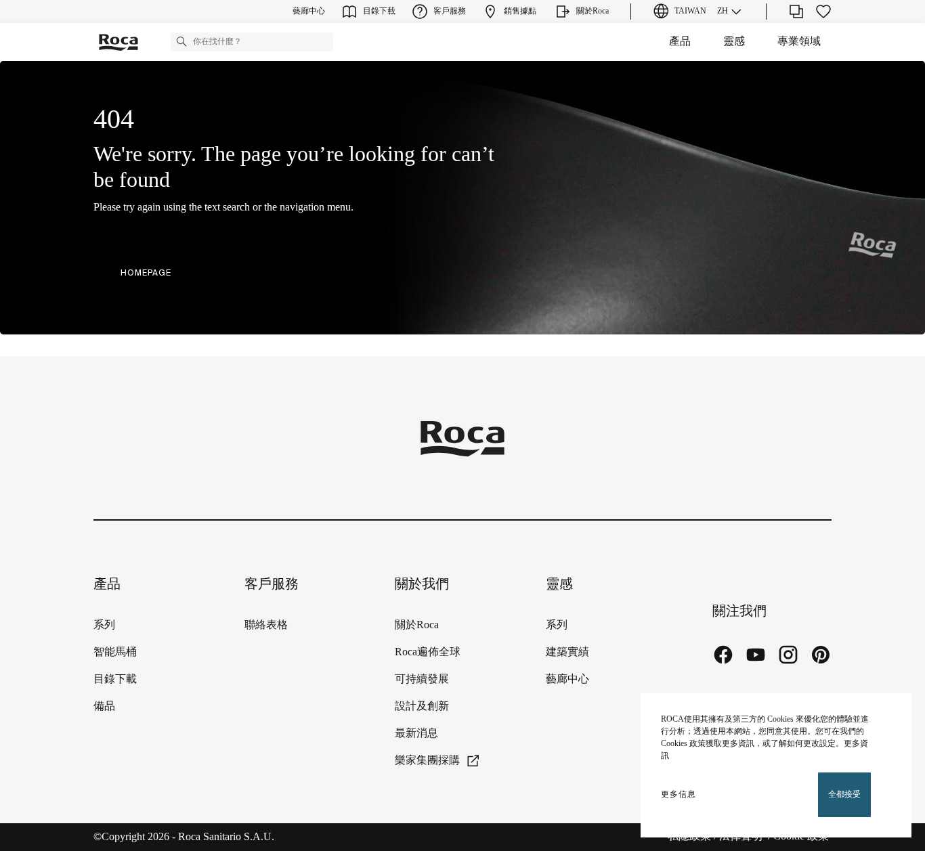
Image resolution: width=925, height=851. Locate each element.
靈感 (734, 41)
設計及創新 (422, 706)
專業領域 (799, 41)
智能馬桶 (115, 652)
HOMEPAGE (146, 272)
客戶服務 (271, 584)
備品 (104, 706)
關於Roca (417, 625)
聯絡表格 (266, 625)
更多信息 (678, 794)
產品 (680, 41)
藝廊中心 (567, 679)
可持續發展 (422, 679)
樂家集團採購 (427, 760)
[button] (181, 41)
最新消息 (416, 733)
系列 (104, 625)
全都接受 (844, 794)
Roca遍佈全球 (427, 652)
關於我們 (422, 584)
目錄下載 (115, 679)
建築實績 (567, 652)
